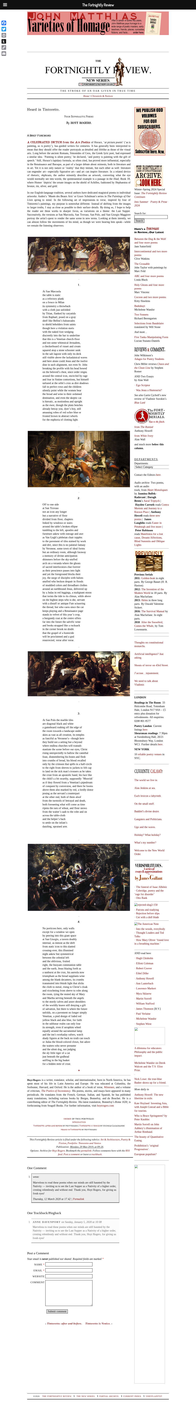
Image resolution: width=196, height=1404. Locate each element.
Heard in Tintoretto (71, 1129)
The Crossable (142, 263)
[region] (98, 29)
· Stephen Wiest (142, 1023)
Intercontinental (143, 251)
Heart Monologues (157, 489)
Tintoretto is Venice (89, 1125)
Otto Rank (141, 897)
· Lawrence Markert (145, 988)
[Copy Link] (4, 47)
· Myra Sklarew (142, 993)
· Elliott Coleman (143, 963)
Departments (141, 463)
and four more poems (146, 242)
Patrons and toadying (147, 909)
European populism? (145, 1154)
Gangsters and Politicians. (148, 819)
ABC (137, 276)
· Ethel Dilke (141, 973)
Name (38, 1264)
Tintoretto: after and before (48, 1125)
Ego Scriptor (143, 385)
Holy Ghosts (141, 284)
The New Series (86, 1396)
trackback (96, 1154)
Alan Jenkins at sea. (145, 787)
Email (37, 1270)
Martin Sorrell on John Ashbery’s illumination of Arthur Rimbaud (148, 1128)
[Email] (4, 54)
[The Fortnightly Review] (98, 84)
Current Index (132, 1396)
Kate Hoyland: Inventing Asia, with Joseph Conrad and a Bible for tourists (151, 1107)
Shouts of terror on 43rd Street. (151, 665)
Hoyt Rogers (58, 1150)
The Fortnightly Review (56, 1396)
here (160, 744)
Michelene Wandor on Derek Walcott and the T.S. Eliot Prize (149, 1066)
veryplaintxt (154, 1396)
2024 (137, 205)
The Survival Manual (152, 611)
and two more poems (154, 297)
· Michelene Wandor (145, 1018)
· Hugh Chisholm (143, 958)
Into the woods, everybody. (151, 928)
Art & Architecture (110, 1139)
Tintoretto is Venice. (98, 1323)
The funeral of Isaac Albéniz (151, 886)
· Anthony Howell (144, 978)
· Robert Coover (143, 968)
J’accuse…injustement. (146, 673)
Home (86, 96)
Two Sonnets (141, 314)
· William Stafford (144, 1003)
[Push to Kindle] (4, 41)
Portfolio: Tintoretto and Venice (84, 1143)
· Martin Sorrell (143, 998)
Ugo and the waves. (145, 827)
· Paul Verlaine (142, 1013)
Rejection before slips (147, 913)
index (67, 1118)
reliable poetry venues (150, 754)
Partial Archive (109, 1396)
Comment (37, 1282)
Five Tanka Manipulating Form (151, 337)
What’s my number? (145, 842)
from (143, 426)
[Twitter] (4, 29)
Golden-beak (148, 578)
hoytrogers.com (105, 1105)
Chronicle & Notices (102, 96)
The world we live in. (146, 780)
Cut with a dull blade (147, 917)
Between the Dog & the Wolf (150, 238)
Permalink (78, 1199)
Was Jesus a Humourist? (149, 390)
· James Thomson (143, 1008)
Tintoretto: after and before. (64, 1323)
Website (39, 1276)
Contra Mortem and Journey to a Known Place (151, 508)
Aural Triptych (152, 500)
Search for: (140, 213)
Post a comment (72, 1154)
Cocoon (138, 297)
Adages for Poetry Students (149, 358)
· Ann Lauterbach (143, 983)
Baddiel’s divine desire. (147, 811)
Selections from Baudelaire (149, 323)
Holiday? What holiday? (147, 834)
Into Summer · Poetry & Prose (151, 201)
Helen (144, 600)
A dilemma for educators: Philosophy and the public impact (148, 1052)
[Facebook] (4, 23)
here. (158, 474)
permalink (86, 1150)
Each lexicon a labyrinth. (148, 795)
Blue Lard (139, 402)
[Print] (4, 35)
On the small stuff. (144, 803)
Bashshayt (139, 305)
